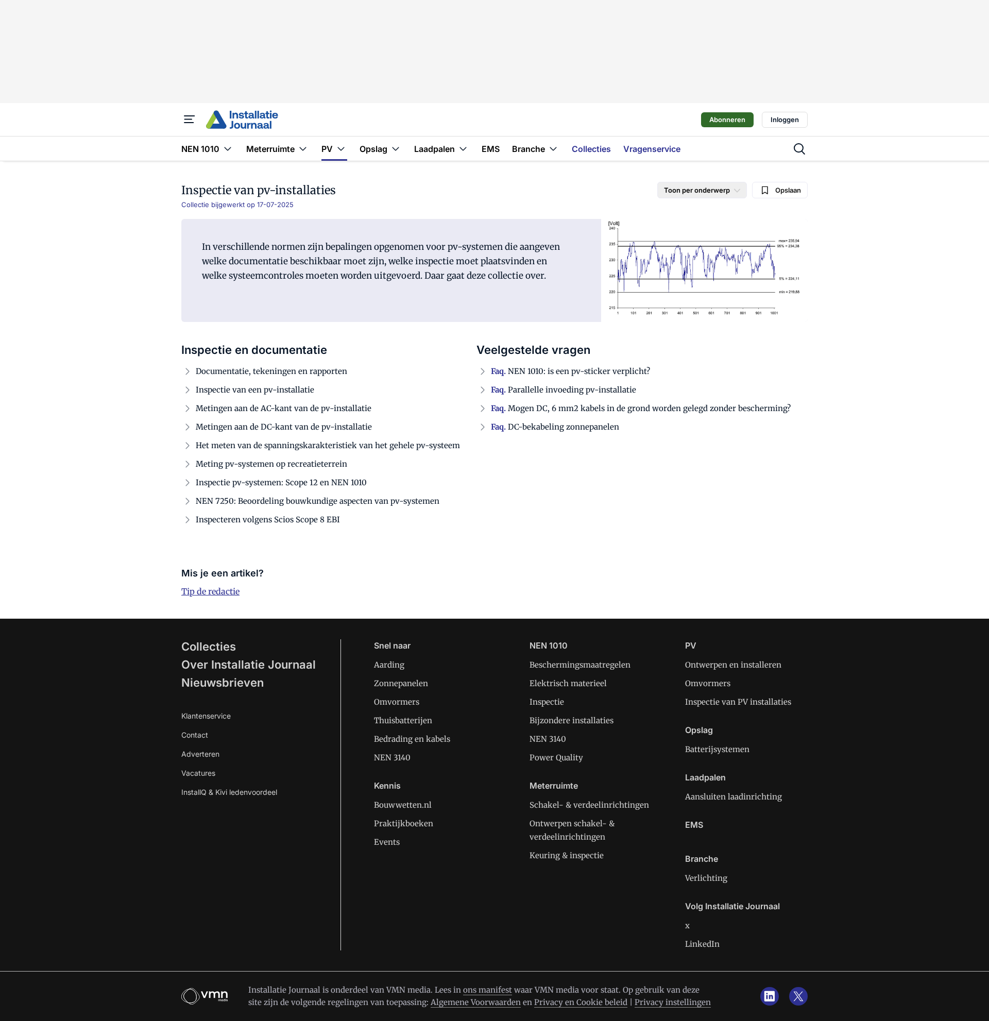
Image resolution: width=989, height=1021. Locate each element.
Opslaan (788, 190)
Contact (194, 734)
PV (690, 645)
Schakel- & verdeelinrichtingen (589, 805)
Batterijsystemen (717, 749)
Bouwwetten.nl (403, 805)
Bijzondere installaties (571, 720)
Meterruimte (554, 785)
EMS (694, 825)
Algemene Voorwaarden (476, 1002)
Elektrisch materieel (568, 683)
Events (387, 842)
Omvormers (396, 702)
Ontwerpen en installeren (733, 665)
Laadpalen (705, 777)
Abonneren (727, 119)
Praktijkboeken (403, 823)
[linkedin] (769, 996)
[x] (798, 996)
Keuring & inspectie (567, 855)
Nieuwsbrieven (222, 682)
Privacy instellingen (673, 1002)
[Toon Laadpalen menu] (463, 149)
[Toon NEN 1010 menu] (227, 149)
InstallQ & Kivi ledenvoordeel (229, 792)
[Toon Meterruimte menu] (303, 149)
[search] (799, 149)
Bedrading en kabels (412, 739)
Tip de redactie (210, 591)
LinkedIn (702, 944)
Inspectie (547, 702)
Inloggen (785, 119)
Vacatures (198, 773)
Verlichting (706, 878)
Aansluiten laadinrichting (733, 797)
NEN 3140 (392, 757)
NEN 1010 (549, 645)
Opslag (699, 730)
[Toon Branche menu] (553, 149)
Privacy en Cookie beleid (580, 1002)
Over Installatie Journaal (248, 664)
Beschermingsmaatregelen (580, 665)
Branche (701, 859)
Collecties (208, 646)
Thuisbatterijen (403, 720)
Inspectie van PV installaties (738, 702)
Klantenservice (206, 715)
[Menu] (189, 119)
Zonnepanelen (401, 683)
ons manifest (487, 990)
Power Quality (556, 757)
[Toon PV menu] (341, 149)
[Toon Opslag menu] (395, 149)
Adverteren (200, 754)
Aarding (389, 665)
